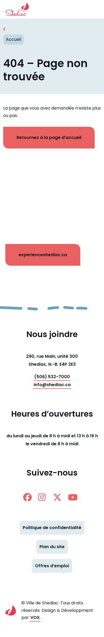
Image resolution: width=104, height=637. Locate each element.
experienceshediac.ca (43, 255)
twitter (59, 497)
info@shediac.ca (52, 385)
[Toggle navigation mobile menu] (90, 9)
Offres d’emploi (52, 566)
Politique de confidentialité (52, 528)
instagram (44, 497)
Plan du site (52, 547)
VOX (35, 617)
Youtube (74, 497)
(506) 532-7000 (52, 377)
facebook (29, 497)
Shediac (20, 9)
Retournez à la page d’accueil (49, 137)
